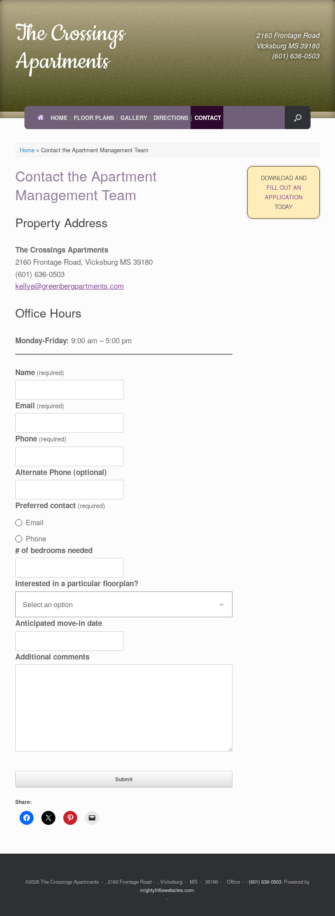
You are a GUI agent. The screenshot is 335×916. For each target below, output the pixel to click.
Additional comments (52, 656)
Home (59, 117)
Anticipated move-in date (58, 623)
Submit (124, 779)
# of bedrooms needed (53, 550)
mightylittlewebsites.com (167, 889)
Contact (208, 117)
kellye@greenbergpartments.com (69, 285)
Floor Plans (94, 117)
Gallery (133, 117)
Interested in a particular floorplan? (76, 583)
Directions (171, 117)
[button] (298, 117)
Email (39, 405)
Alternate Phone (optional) (61, 472)
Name (39, 372)
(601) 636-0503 (265, 881)
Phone (40, 438)
